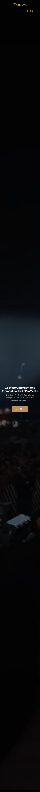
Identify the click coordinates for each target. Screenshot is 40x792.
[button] (11, 11)
